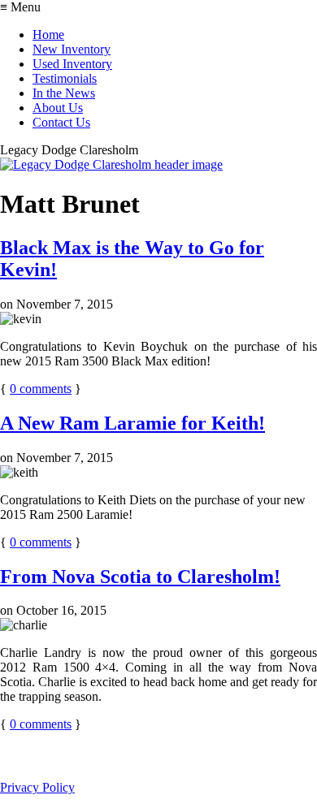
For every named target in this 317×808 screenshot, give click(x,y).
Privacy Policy (37, 787)
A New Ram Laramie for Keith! (132, 423)
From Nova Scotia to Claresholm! (140, 576)
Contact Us (61, 122)
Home (48, 34)
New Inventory (72, 49)
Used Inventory (72, 64)
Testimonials (65, 78)
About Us (58, 108)
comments (41, 388)
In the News (64, 93)
